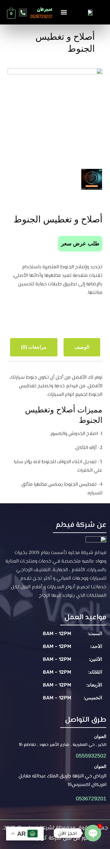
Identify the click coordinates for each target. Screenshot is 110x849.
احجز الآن (44, 10)
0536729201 (91, 798)
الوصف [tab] (82, 347)
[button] (64, 12)
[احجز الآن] (23, 12)
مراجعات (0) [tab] (33, 347)
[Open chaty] (93, 833)
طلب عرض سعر (80, 243)
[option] (55, 115)
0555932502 (91, 756)
